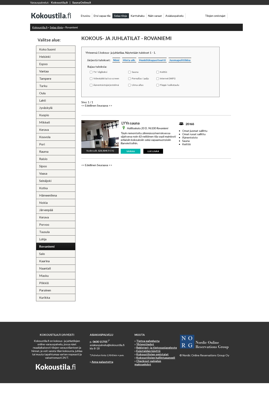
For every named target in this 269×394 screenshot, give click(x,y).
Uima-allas (138, 84)
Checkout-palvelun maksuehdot (147, 362)
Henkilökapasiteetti (152, 60)
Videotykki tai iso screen (106, 78)
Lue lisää (153, 151)
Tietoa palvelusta (148, 341)
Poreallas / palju (140, 78)
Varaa (130, 151)
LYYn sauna (131, 123)
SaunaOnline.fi (81, 2)
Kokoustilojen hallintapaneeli (155, 357)
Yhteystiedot (145, 344)
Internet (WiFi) (167, 78)
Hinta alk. (129, 60)
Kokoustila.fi (59, 2)
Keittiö (163, 71)
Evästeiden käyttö (148, 351)
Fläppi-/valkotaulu (169, 84)
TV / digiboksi (100, 71)
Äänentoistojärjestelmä (106, 84)
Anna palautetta (102, 361)
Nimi (116, 60)
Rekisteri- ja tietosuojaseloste (156, 347)
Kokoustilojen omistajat (152, 354)
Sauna (135, 71)
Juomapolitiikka (179, 60)
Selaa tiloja (56, 27)
